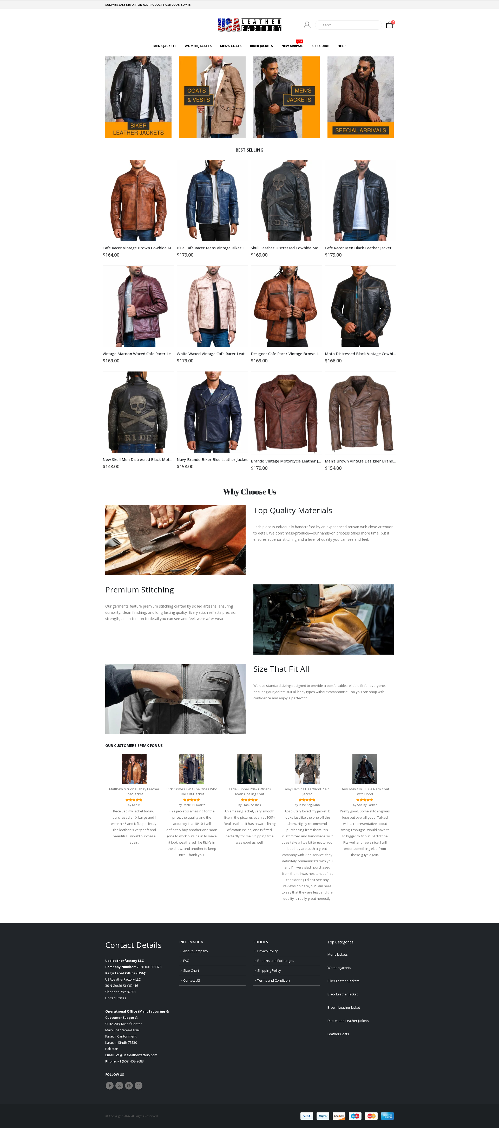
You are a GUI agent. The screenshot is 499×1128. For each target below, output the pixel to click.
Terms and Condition (273, 980)
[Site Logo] (249, 25)
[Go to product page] (138, 200)
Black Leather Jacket (342, 994)
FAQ (186, 961)
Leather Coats (338, 1034)
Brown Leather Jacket (343, 1007)
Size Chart (191, 970)
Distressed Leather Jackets (348, 1021)
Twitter (119, 1086)
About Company (195, 951)
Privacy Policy (267, 951)
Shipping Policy (269, 970)
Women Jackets (198, 46)
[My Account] (307, 25)
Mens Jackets (164, 46)
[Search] (374, 25)
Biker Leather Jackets (343, 981)
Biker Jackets (261, 46)
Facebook (110, 1086)
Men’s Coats (230, 46)
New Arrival (292, 44)
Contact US (191, 980)
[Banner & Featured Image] (138, 97)
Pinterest (129, 1086)
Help (342, 46)
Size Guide (320, 46)
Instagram (138, 1086)
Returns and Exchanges (275, 961)
